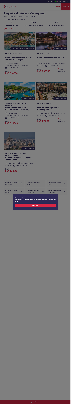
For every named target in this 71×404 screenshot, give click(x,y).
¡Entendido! (35, 205)
